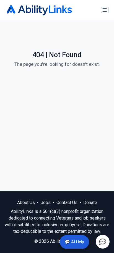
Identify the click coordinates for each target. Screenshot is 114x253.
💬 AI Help (74, 241)
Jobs (46, 202)
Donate (90, 202)
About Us (26, 202)
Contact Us (66, 202)
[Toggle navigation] (104, 10)
